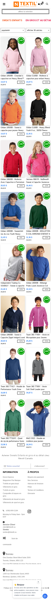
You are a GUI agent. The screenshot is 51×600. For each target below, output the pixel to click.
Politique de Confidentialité (12, 588)
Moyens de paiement (36, 477)
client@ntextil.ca (9, 527)
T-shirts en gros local (11, 484)
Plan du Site (43, 588)
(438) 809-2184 (12, 511)
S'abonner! (39, 466)
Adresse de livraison (35, 484)
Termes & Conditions (36, 490)
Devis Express (8, 477)
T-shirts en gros (9, 490)
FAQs (30, 487)
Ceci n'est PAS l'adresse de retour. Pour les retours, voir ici (22, 563)
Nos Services (33, 480)
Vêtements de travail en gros (14, 499)
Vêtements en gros (10, 487)
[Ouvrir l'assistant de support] (44, 596)
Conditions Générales (30, 588)
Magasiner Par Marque (12, 480)
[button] (39, 4)
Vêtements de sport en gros (13, 503)
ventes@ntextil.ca (9, 532)
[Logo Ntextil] (25, 4)
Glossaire (31, 493)
